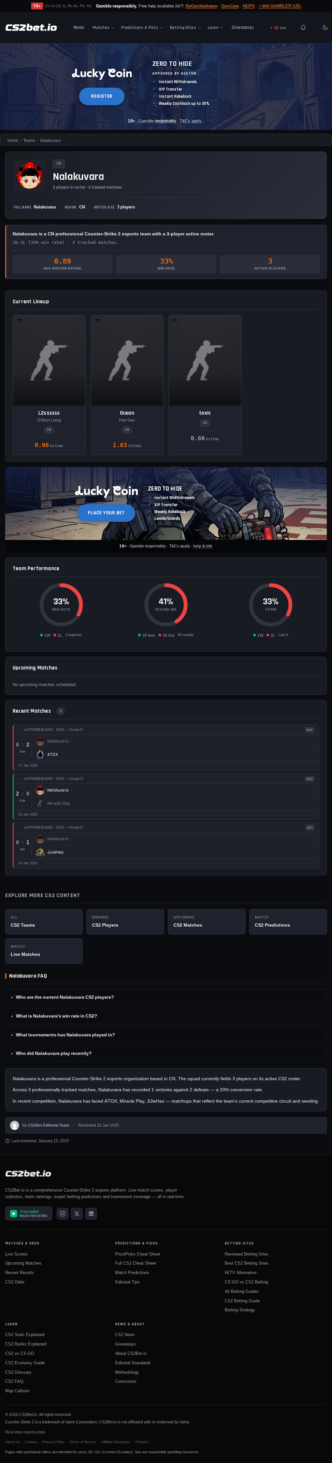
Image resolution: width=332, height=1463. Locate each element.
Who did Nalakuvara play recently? (54, 1053)
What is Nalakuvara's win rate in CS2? (56, 1016)
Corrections (125, 1381)
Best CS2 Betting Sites (246, 1263)
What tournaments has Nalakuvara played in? (65, 1034)
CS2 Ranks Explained (25, 1343)
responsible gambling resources (173, 1452)
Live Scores (16, 1254)
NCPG (249, 5)
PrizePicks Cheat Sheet (137, 1254)
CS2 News (125, 1334)
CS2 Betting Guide (242, 1300)
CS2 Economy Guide (25, 1362)
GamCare (230, 5)
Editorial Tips (127, 1281)
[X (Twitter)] (77, 1213)
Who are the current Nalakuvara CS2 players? (65, 997)
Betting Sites (183, 28)
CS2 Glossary (18, 1372)
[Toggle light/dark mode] (325, 27)
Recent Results (19, 1272)
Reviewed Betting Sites (246, 1254)
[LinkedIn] (91, 1213)
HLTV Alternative (240, 1272)
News (79, 27)
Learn (213, 28)
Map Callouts (17, 1390)
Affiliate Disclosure (115, 1442)
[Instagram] (62, 1213)
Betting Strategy (240, 1309)
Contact (31, 1442)
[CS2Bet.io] (31, 27)
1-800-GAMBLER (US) (280, 5)
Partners (142, 1442)
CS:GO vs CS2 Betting (246, 1281)
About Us (12, 1442)
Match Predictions (132, 1272)
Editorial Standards (133, 1362)
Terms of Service (82, 1442)
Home (12, 140)
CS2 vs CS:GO (19, 1353)
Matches (101, 28)
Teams (29, 140)
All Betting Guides (242, 1291)
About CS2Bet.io (131, 1353)
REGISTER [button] (102, 96)
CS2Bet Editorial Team (48, 1125)
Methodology (127, 1372)
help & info (202, 546)
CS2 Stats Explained (24, 1334)
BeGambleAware (201, 5)
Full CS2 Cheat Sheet (135, 1263)
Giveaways (243, 27)
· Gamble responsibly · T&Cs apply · (166, 120)
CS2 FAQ (14, 1381)
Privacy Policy (53, 1442)
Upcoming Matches (23, 1263)
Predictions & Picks (139, 28)
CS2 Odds (15, 1281)
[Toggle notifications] (303, 27)
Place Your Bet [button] (106, 513)
